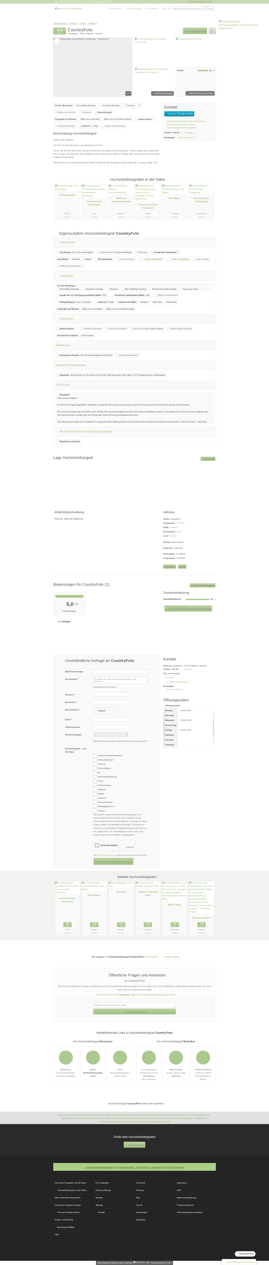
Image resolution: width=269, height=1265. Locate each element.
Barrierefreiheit (246, 1254)
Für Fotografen (152, 8)
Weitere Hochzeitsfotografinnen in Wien (122, 1115)
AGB (179, 1190)
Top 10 (139, 1205)
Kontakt (182, 566)
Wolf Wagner (175, 198)
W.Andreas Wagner (202, 918)
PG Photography (67, 195)
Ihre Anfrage (71, 679)
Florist (100, 781)
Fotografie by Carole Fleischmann (148, 206)
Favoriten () (240, 1262)
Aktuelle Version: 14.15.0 (161, 1263)
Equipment (66, 318)
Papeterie (102, 789)
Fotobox (101, 811)
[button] (93, 67)
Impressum (182, 1183)
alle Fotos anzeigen (164, 93)
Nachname (70, 702)
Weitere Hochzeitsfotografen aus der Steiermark (93, 1118)
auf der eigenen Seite (175, 1072)
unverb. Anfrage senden (195, 31)
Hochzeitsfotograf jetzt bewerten (189, 608)
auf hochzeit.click (135, 1145)
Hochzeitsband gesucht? (99, 2)
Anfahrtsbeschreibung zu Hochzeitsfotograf (185, 121)
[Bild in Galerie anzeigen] (154, 52)
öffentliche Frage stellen (136, 1011)
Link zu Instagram (153, 259)
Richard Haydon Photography (201, 200)
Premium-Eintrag (210, 182)
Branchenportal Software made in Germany (114, 1263)
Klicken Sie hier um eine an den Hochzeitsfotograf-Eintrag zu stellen (135, 995)
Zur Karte (169, 677)
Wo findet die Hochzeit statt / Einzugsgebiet (85, 431)
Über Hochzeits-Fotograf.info (68, 1198)
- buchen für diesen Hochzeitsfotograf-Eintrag (203, 1074)
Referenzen (63, 345)
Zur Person (63, 384)
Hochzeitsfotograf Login (197, 2)
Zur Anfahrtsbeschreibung (176, 682)
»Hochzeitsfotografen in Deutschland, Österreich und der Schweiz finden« (134, 1167)
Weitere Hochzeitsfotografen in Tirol (183, 1118)
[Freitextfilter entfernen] (206, 8)
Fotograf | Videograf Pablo (147, 893)
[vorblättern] (126, 67)
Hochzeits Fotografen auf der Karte (70, 1183)
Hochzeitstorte (104, 785)
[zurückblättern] (60, 67)
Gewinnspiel (141, 1212)
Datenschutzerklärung (107, 855)
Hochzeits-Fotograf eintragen (68, 1205)
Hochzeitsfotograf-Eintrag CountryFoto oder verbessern (149, 1074)
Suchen (212, 8)
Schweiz (173, 536)
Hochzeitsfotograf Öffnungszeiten (181, 128)
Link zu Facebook (180, 259)
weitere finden (93, 1072)
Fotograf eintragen (133, 8)
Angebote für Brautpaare (71, 365)
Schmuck (102, 798)
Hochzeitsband (104, 768)
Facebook (140, 1183)
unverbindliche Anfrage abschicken (113, 861)
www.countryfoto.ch (186, 137)
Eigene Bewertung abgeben (203, 585)
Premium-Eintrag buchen (68, 1212)
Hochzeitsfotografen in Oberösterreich (159, 1115)
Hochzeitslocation (105, 760)
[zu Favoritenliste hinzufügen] (57, 41)
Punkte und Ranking (64, 1220)
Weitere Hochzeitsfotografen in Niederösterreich (80, 1115)
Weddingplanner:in (106, 806)
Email (68, 719)
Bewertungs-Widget (65, 1227)
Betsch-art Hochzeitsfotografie (121, 200)
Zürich (179, 532)
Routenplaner (208, 459)
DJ (99, 772)
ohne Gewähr (151, 956)
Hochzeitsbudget (73, 735)
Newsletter (141, 1220)
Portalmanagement (185, 1205)
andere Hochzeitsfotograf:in (110, 755)
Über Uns (166, 8)
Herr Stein (121, 892)
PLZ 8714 (180, 523)
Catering (101, 764)
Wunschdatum (72, 710)
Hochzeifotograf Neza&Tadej (94, 203)
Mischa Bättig (174, 905)
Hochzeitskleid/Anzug (107, 777)
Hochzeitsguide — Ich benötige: (75, 750)
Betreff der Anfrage (74, 671)
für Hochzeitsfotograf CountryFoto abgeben (66, 1072)
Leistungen (66, 275)
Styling (101, 794)
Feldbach (174, 527)
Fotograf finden (115, 8)
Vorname (69, 695)
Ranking (99, 1198)
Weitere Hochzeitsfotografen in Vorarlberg (151, 1121)
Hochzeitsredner (105, 802)
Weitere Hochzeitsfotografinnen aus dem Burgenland (141, 1118)
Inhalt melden (172, 956)
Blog (138, 1198)
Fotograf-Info (67, 242)
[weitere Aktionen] (212, 31)
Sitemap (99, 1205)
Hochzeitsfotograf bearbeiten (189, 1212)
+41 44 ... (177, 132)
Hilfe (210, 2)
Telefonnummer (72, 727)
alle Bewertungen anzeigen (201, 93)
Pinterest (140, 1190)
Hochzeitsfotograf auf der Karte (180, 124)
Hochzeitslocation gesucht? (70, 2)
